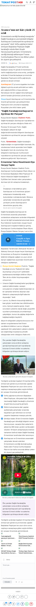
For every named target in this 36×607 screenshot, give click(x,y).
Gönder (7, 582)
